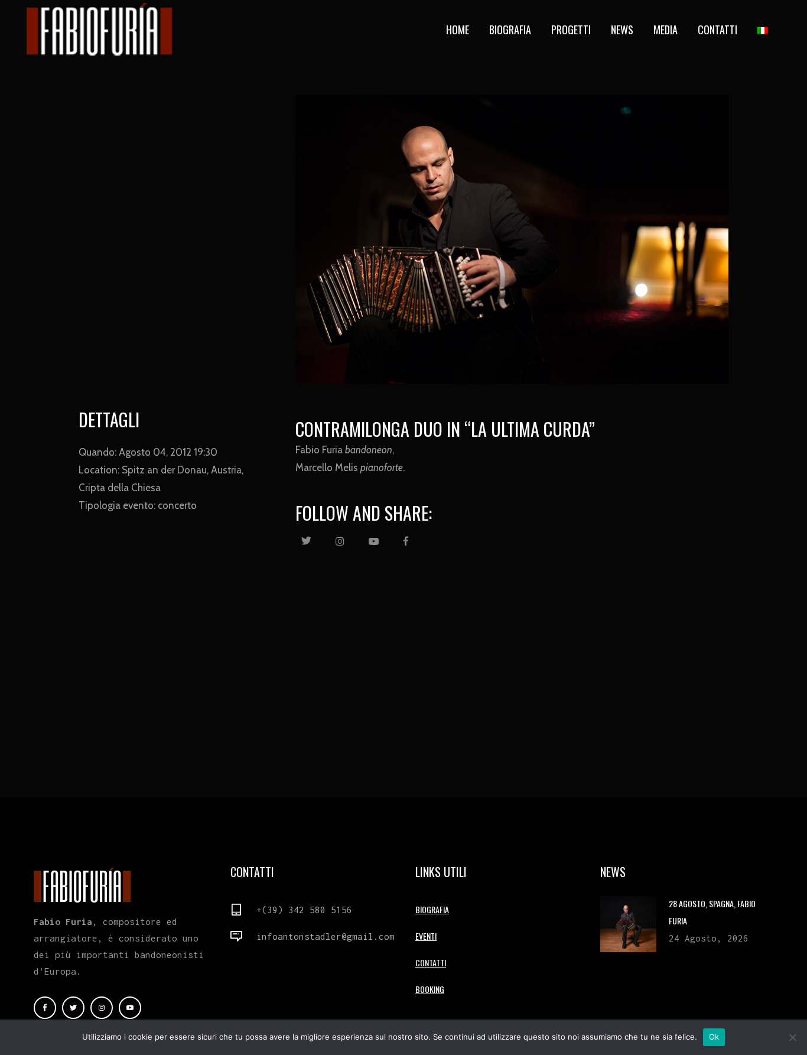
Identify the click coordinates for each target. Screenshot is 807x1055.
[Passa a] (763, 29)
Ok (714, 1036)
